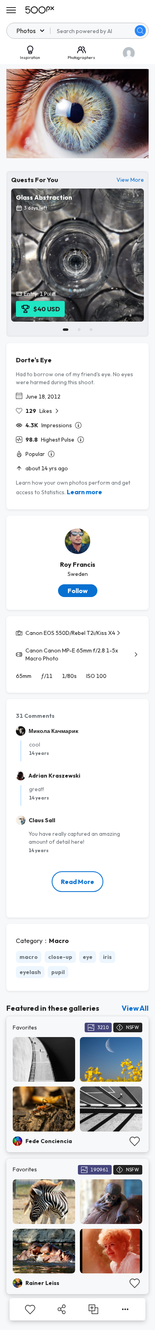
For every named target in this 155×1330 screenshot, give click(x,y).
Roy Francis (77, 564)
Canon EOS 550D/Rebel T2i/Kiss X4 (70, 633)
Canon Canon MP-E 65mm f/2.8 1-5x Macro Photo (71, 654)
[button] (140, 30)
